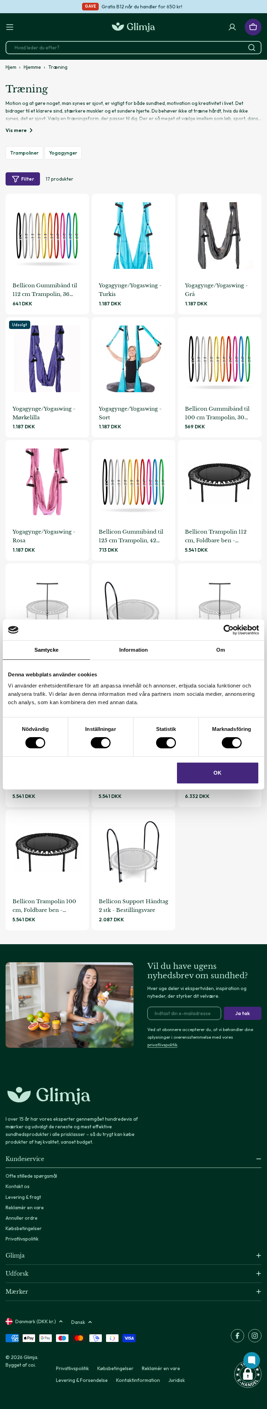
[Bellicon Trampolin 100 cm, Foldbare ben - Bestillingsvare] (47, 851)
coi (31, 1365)
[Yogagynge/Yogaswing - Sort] (133, 359)
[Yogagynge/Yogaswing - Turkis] (133, 235)
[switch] (101, 742)
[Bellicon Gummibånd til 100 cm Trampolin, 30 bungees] (219, 359)
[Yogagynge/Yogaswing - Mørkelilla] (47, 359)
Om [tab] (220, 650)
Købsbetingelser (115, 1368)
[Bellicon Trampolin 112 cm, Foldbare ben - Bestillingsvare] (219, 482)
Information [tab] (133, 650)
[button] (247, 1374)
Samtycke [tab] (46, 650)
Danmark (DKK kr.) (35, 1321)
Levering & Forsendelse (82, 1380)
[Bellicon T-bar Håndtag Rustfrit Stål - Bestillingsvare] (219, 605)
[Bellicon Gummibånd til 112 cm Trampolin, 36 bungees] (47, 235)
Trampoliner (24, 153)
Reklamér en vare (161, 1368)
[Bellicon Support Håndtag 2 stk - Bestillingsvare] (133, 851)
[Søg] (252, 47)
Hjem (11, 67)
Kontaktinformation (138, 1380)
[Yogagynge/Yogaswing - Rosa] (47, 482)
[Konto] (232, 27)
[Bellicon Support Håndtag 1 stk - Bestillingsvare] (133, 605)
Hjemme (32, 67)
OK (217, 773)
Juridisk (176, 1380)
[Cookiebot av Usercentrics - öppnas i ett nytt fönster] (228, 630)
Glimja (30, 1357)
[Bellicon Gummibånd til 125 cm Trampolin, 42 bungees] (133, 482)
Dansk (78, 1322)
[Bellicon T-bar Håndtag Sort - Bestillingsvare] (47, 605)
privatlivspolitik (162, 1044)
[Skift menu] (10, 27)
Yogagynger (63, 153)
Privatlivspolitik (72, 1368)
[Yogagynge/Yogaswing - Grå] (219, 235)
